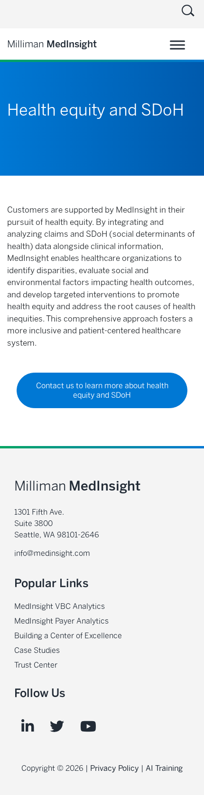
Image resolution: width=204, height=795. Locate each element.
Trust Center (35, 665)
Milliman (52, 44)
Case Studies (37, 650)
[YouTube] (88, 726)
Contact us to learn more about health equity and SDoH (102, 390)
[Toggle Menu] (177, 44)
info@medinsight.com (52, 553)
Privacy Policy (114, 768)
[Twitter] (57, 726)
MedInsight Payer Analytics (61, 620)
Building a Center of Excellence (68, 635)
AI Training (164, 768)
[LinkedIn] (27, 726)
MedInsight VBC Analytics (59, 606)
